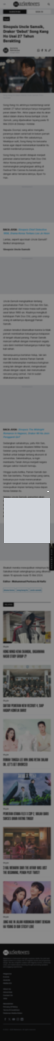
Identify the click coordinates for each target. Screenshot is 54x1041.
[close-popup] (48, 493)
